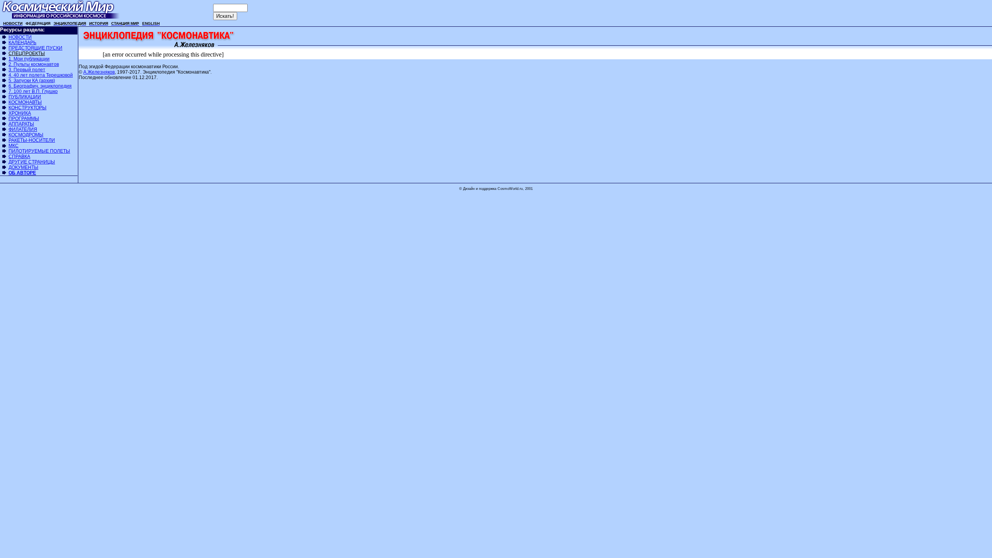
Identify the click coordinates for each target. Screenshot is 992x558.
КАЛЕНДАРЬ (22, 42)
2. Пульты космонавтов (34, 64)
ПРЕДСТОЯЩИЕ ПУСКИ (35, 48)
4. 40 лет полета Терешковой (41, 75)
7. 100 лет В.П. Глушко (33, 91)
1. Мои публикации (29, 59)
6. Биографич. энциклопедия (40, 86)
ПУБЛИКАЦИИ (25, 97)
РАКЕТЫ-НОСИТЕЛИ (32, 140)
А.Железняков (99, 72)
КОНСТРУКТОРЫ (27, 107)
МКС (14, 145)
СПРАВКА (19, 156)
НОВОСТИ (20, 37)
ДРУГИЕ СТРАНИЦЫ (32, 162)
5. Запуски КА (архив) (32, 80)
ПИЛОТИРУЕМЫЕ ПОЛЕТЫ (39, 151)
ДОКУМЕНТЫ (23, 167)
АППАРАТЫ (21, 124)
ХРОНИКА (20, 113)
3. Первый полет (27, 69)
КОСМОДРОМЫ (26, 135)
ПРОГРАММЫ (24, 118)
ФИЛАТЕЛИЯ (23, 129)
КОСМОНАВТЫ (25, 102)
